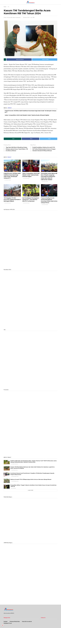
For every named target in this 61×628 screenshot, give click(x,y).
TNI (8, 6)
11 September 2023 (14, 481)
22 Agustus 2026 (45, 204)
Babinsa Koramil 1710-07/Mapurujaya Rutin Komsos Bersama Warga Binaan (30, 479)
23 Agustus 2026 (26, 178)
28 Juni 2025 (13, 488)
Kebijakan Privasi (8, 623)
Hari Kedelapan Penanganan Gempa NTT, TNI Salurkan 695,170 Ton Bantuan (30, 199)
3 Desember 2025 (14, 470)
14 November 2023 (14, 476)
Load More (30, 490)
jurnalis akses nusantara (14, 17)
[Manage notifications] (2, 625)
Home (5, 6)
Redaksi (5, 621)
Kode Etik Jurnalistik (27, 621)
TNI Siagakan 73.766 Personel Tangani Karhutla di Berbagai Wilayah (12, 199)
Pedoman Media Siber (15, 621)
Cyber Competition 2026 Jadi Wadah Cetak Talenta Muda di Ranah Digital (27, 115)
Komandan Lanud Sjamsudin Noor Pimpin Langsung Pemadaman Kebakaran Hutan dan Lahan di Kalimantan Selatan (49, 176)
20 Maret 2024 (26, 17)
